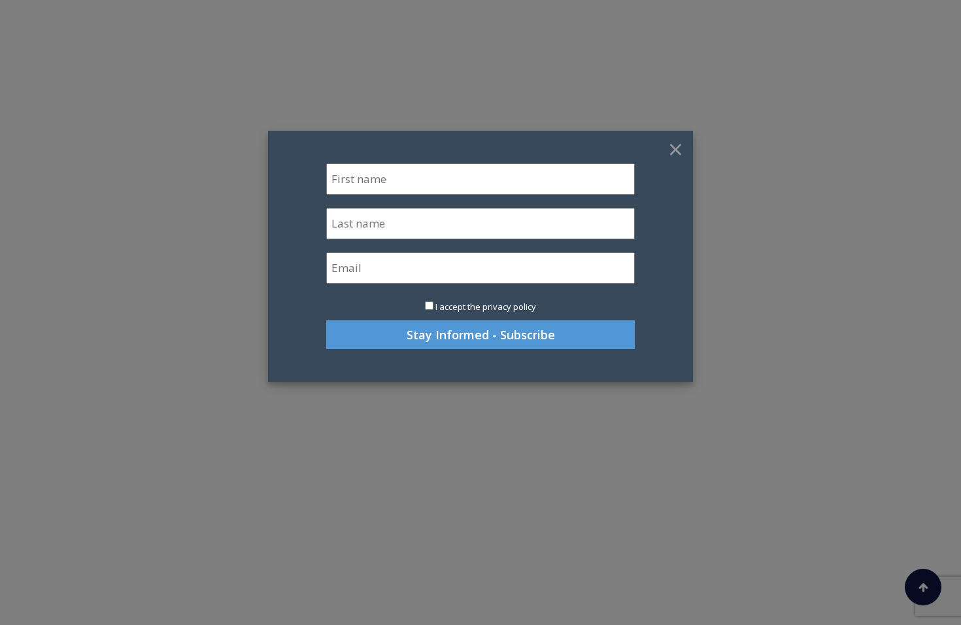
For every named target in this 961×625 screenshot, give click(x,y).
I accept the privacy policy (485, 306)
